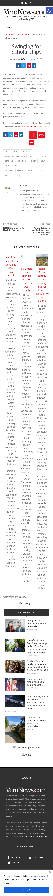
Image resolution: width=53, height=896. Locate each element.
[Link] (15, 626)
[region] (26, 883)
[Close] (50, 872)
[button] (49, 10)
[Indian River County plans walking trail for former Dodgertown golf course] (42, 260)
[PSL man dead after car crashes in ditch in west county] (26, 260)
